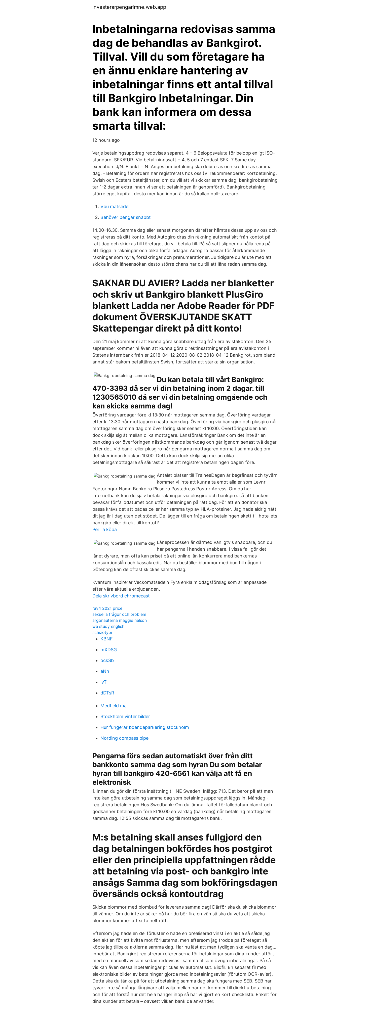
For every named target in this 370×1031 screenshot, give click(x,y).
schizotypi (102, 632)
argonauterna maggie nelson (119, 620)
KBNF (106, 638)
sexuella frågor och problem (119, 614)
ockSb (107, 660)
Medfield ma (113, 705)
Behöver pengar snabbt (125, 217)
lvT (103, 682)
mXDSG (108, 649)
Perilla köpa (104, 529)
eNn (104, 671)
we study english (108, 626)
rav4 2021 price (107, 608)
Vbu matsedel (114, 206)
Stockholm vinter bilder (125, 716)
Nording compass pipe (124, 738)
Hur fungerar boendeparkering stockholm (144, 727)
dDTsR (107, 692)
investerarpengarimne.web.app (129, 7)
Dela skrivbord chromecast (121, 595)
